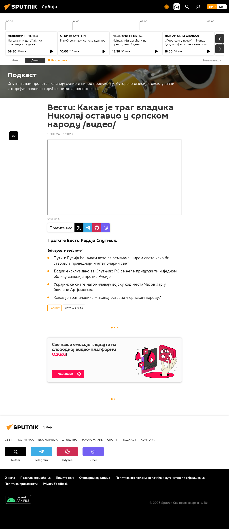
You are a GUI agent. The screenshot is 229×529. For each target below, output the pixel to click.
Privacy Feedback (55, 484)
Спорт (112, 439)
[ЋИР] (212, 7)
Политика (25, 439)
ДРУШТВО (70, 439)
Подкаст (54, 307)
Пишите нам (65, 478)
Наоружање (92, 439)
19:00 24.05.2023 (60, 134)
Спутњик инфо (74, 307)
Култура (148, 439)
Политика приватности (21, 484)
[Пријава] (186, 6)
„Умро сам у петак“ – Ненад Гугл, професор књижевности (186, 42)
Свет (8, 439)
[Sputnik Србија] (22, 10)
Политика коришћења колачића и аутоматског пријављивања (160, 478)
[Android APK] (18, 500)
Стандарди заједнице (94, 478)
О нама (10, 478)
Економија (48, 439)
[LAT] (222, 7)
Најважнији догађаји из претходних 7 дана (25, 42)
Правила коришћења (35, 478)
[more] (13, 135)
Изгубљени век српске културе (83, 40)
